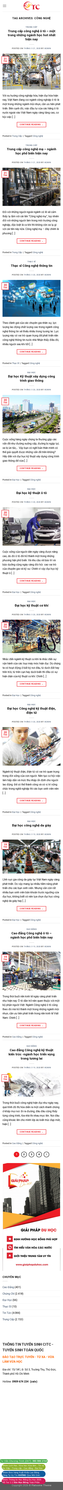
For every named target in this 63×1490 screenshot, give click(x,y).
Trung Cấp (31, 27)
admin (47, 48)
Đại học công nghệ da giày (31, 825)
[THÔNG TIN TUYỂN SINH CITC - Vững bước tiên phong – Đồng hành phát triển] (31, 6)
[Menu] (5, 6)
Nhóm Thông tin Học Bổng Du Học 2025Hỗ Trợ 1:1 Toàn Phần (21, 1480)
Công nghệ (37, 136)
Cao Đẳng (31, 929)
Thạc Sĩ (31, 262)
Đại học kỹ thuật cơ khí (31, 605)
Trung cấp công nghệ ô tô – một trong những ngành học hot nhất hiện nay (31, 35)
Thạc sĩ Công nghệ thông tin (31, 266)
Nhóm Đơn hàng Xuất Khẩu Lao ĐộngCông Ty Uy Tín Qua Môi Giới (21, 1473)
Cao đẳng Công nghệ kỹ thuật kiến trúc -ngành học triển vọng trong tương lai (32, 1054)
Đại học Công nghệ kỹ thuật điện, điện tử (31, 711)
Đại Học (31, 372)
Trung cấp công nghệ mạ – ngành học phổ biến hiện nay (31, 151)
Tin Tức (7, 1312)
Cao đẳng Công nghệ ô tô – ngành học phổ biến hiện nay (31, 935)
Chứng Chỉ (8, 1293)
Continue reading (32, 124)
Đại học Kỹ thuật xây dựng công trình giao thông (31, 378)
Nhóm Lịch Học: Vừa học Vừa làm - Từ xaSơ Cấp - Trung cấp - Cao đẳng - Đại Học (23, 1466)
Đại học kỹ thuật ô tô (31, 493)
